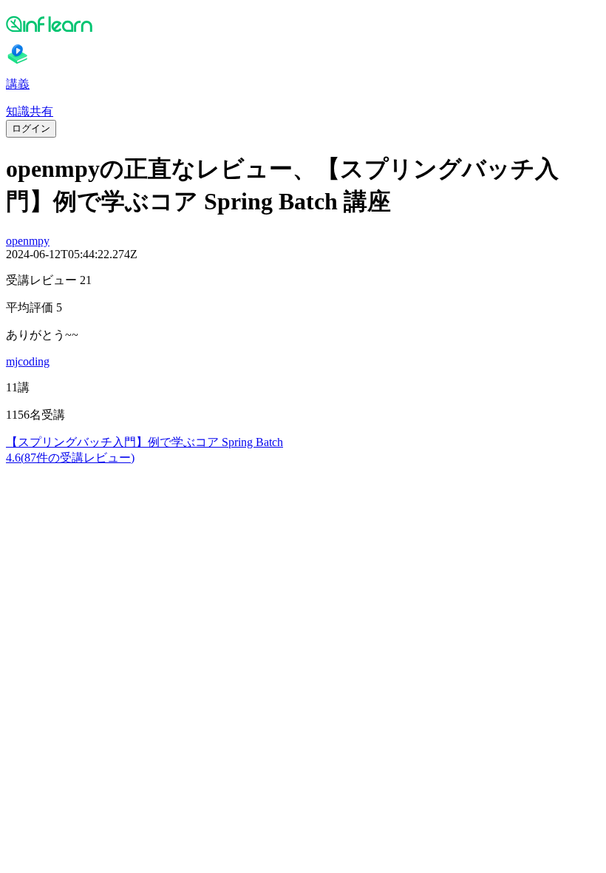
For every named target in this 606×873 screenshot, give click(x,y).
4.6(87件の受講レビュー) (70, 457)
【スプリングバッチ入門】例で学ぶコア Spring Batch (144, 442)
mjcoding (28, 361)
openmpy (28, 241)
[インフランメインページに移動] (303, 23)
